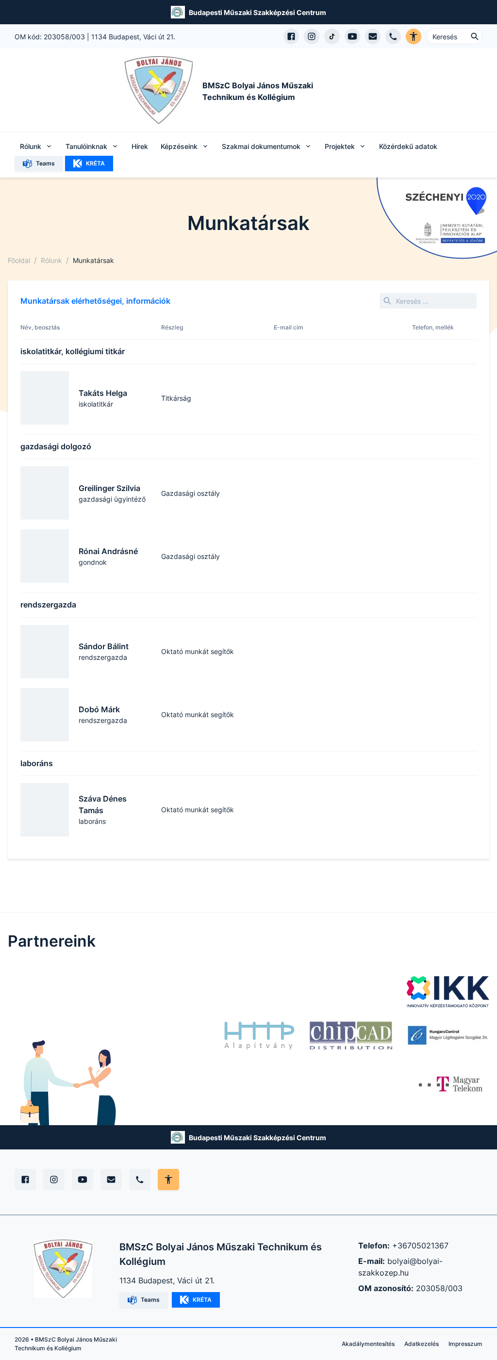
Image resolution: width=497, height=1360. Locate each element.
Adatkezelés (421, 1343)
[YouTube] (82, 1179)
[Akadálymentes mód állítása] (168, 1179)
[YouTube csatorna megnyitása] (352, 36)
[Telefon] (139, 1179)
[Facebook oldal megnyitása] (291, 36)
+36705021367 (420, 1245)
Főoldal (19, 260)
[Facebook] (25, 1179)
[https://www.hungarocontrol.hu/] (448, 1035)
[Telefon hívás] (393, 36)
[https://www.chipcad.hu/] (351, 1035)
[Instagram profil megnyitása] (311, 36)
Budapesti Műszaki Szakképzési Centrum (257, 12)
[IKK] (448, 992)
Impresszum (465, 1343)
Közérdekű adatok (408, 146)
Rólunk (51, 260)
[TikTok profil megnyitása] (332, 36)
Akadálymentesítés (368, 1343)
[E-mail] (111, 1179)
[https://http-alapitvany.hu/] (259, 1035)
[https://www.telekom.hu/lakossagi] (451, 1084)
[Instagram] (54, 1179)
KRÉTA (95, 163)
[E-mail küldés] (373, 36)
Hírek (140, 146)
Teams (45, 163)
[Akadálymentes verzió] (413, 36)
